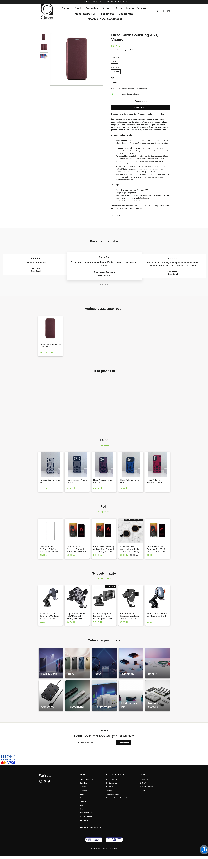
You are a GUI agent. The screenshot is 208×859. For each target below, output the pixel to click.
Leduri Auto (126, 13)
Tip (112, 78)
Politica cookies (146, 779)
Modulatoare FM (85, 13)
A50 (114, 61)
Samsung (115, 57)
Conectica (91, 8)
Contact (143, 790)
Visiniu (116, 72)
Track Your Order (112, 794)
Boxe (119, 8)
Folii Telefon (84, 787)
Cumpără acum (140, 107)
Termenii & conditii (147, 787)
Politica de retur (112, 783)
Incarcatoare (84, 790)
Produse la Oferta (86, 779)
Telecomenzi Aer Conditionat (104, 18)
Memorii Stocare (136, 8)
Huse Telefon (84, 783)
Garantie (109, 787)
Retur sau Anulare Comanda (117, 798)
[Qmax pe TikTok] (49, 781)
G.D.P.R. (143, 783)
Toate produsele (104, 445)
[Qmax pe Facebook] (45, 781)
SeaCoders (113, 848)
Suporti (106, 8)
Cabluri (66, 8)
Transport (124, 50)
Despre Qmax (111, 779)
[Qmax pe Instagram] (40, 781)
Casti (78, 8)
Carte (115, 82)
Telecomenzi (106, 13)
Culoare (115, 68)
